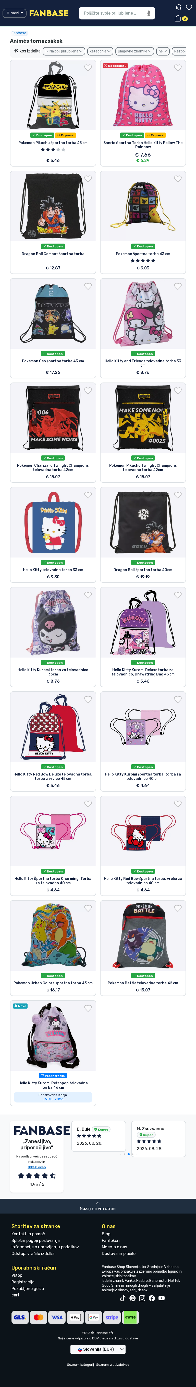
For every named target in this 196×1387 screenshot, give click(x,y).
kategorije (98, 51)
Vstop (16, 1275)
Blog (106, 1233)
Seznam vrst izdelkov (112, 1365)
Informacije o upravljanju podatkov (45, 1246)
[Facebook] (152, 1298)
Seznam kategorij (80, 1365)
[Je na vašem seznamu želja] (88, 67)
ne (161, 51)
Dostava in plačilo (119, 1253)
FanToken (111, 1240)
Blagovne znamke (133, 51)
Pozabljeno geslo (27, 1288)
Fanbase (18, 33)
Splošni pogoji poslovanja (35, 1240)
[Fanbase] (49, 12)
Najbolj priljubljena (64, 51)
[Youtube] (161, 1298)
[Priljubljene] (189, 8)
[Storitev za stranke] (179, 7)
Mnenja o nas (114, 1246)
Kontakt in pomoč (28, 1233)
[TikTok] (123, 1298)
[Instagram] (142, 1298)
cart (15, 1295)
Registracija (22, 1282)
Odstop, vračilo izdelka (33, 1253)
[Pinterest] (132, 1298)
